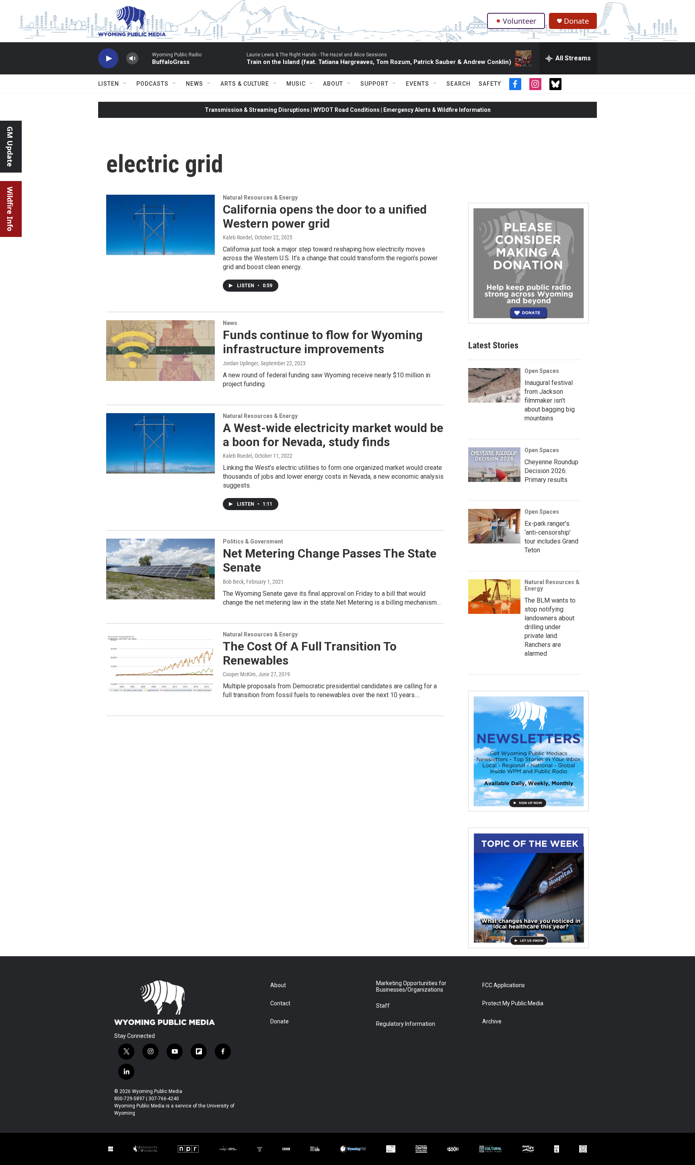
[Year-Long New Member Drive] (528, 263)
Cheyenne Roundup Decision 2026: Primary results (551, 471)
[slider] (145, 58)
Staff (383, 1006)
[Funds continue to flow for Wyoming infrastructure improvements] (160, 350)
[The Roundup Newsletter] (528, 751)
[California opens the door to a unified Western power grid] (160, 225)
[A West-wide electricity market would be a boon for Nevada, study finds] (160, 443)
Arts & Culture (244, 83)
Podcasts (152, 83)
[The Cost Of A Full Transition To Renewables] (160, 662)
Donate (576, 21)
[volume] (132, 58)
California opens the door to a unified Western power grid (325, 216)
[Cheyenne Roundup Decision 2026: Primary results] (494, 464)
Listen (108, 83)
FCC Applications (503, 985)
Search (458, 83)
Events (417, 83)
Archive (492, 1022)
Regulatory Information (405, 1024)
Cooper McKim (239, 674)
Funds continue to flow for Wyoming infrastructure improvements (323, 342)
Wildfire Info (10, 209)
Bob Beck (233, 581)
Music (296, 83)
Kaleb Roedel (237, 237)
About (333, 83)
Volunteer (519, 21)
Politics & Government (253, 541)
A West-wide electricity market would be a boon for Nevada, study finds (333, 435)
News (194, 83)
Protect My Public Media (512, 1003)
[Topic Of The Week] (528, 888)
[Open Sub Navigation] (125, 83)
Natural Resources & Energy (260, 197)
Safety (490, 83)
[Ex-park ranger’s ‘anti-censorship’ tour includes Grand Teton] (494, 526)
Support (374, 83)
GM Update (10, 146)
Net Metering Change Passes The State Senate (329, 560)
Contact (280, 1003)
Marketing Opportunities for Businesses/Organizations (411, 986)
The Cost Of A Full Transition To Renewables (310, 653)
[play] (108, 58)
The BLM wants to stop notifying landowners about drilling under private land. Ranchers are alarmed (550, 627)
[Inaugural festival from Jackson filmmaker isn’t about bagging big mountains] (494, 385)
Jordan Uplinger (240, 363)
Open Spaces (541, 371)
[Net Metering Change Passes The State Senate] (160, 569)
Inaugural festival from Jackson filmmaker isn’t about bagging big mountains (549, 400)
